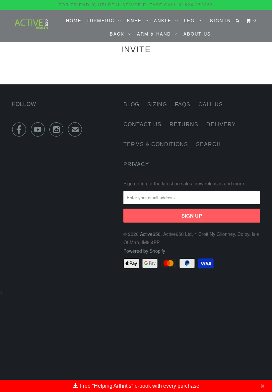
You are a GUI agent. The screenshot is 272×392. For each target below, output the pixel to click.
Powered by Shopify (144, 250)
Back (119, 34)
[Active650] (32, 23)
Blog (131, 104)
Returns (184, 124)
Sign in (220, 20)
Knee (136, 20)
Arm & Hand (156, 34)
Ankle (164, 20)
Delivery (221, 124)
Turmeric (102, 20)
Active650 (150, 234)
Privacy (136, 164)
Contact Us (142, 124)
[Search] (238, 20)
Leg (191, 20)
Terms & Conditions (155, 144)
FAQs (182, 104)
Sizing (157, 104)
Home (74, 20)
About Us (197, 34)
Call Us (210, 104)
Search (208, 144)
